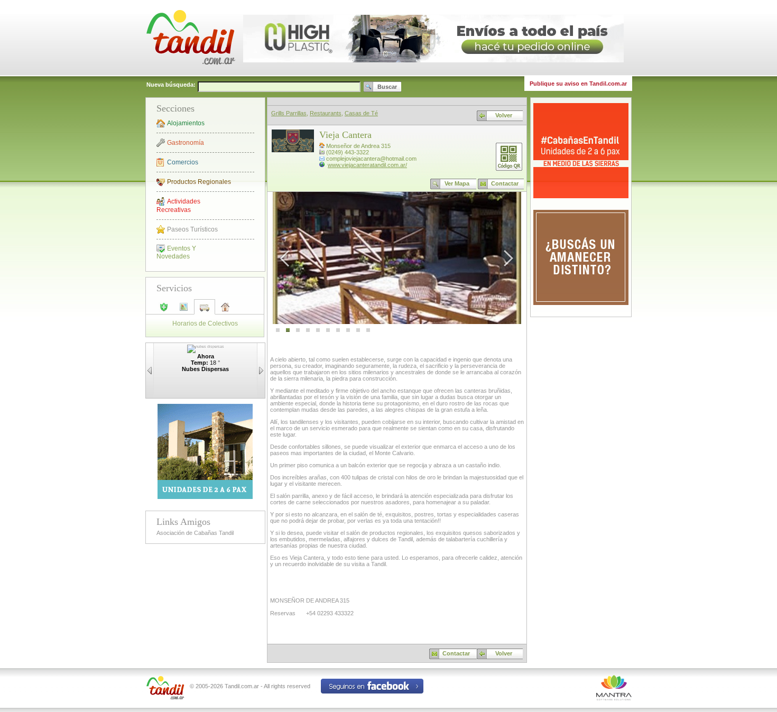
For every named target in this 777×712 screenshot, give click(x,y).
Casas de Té (361, 113)
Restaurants (325, 113)
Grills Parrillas (289, 113)
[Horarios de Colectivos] (204, 310)
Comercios (182, 162)
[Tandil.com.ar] (190, 74)
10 (368, 331)
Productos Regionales (199, 182)
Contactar (505, 183)
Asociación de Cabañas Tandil (195, 533)
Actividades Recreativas (178, 206)
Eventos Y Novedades (176, 252)
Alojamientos (186, 123)
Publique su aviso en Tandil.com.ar (578, 83)
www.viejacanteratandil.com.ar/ (367, 165)
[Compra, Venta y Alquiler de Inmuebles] (224, 311)
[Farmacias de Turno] (164, 310)
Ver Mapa (457, 183)
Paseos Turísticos (192, 229)
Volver (503, 115)
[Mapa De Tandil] (184, 310)
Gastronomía (185, 142)
